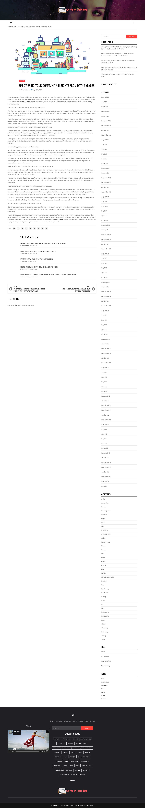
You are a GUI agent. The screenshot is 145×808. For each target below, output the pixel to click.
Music (103, 600)
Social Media (105, 616)
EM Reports (104, 685)
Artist (103, 499)
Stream (103, 624)
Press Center (105, 682)
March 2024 (104, 220)
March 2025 (104, 163)
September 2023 (106, 249)
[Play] (10, 751)
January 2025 (105, 173)
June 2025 (104, 149)
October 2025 (105, 130)
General (103, 565)
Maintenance (105, 593)
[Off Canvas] (11, 22)
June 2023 (104, 263)
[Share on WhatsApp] (26, 228)
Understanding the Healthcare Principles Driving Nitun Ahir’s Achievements (118, 62)
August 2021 (105, 368)
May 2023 (104, 268)
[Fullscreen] (47, 751)
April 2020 (104, 443)
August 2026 (105, 97)
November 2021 (106, 353)
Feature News (105, 542)
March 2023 (104, 277)
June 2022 (104, 320)
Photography (105, 612)
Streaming (104, 628)
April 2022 (104, 330)
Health (103, 573)
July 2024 (104, 201)
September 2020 (106, 420)
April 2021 (104, 386)
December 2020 (106, 405)
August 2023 (105, 254)
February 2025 (105, 168)
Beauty (103, 507)
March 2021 (104, 391)
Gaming (103, 561)
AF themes (90, 805)
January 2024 (105, 230)
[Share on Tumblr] (38, 228)
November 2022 (106, 296)
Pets (102, 608)
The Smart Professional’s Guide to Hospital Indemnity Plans (117, 75)
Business (22, 80)
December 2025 (106, 121)
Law (102, 585)
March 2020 (104, 448)
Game (103, 558)
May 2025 (104, 154)
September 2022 (106, 306)
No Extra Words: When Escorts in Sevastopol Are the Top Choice (38, 267)
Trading (103, 636)
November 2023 (106, 239)
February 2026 (105, 111)
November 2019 (106, 467)
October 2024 (105, 187)
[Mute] (44, 751)
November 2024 (106, 182)
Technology (104, 632)
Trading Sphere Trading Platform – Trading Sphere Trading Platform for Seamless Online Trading (119, 48)
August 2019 (105, 481)
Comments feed (106, 661)
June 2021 (104, 377)
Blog (102, 679)
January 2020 (105, 458)
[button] (28, 741)
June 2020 (104, 434)
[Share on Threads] (42, 228)
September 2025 (106, 135)
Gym (102, 569)
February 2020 (105, 453)
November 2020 (106, 410)
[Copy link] (46, 228)
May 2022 (104, 325)
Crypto (103, 519)
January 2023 (105, 287)
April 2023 (104, 273)
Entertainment (105, 534)
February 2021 (105, 396)
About (103, 695)
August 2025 (105, 140)
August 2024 (105, 197)
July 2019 (104, 486)
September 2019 (106, 477)
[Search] (133, 22)
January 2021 (105, 401)
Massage (103, 597)
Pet (102, 604)
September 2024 (106, 192)
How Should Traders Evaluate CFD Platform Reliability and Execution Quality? (119, 69)
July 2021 (104, 372)
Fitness (103, 550)
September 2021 (106, 363)
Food (102, 554)
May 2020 (104, 439)
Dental (103, 522)
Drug (102, 526)
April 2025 (104, 159)
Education (104, 530)
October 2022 (105, 301)
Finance (103, 546)
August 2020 (105, 424)
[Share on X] (18, 228)
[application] (28, 741)
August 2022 (105, 311)
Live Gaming (105, 589)
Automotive (105, 503)
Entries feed (105, 656)
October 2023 (105, 244)
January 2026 (105, 116)
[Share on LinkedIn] (22, 228)
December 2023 (106, 235)
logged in (19, 305)
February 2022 (105, 339)
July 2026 (104, 102)
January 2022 (105, 344)
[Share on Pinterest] (30, 228)
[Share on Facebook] (14, 228)
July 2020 (104, 429)
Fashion (103, 538)
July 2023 (104, 258)
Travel (103, 640)
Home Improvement (107, 577)
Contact (103, 699)
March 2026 (104, 106)
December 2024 (106, 178)
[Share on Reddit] (34, 228)
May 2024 (104, 211)
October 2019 (105, 472)
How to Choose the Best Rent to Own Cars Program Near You (38, 251)
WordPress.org (105, 666)
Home (103, 692)
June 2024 (104, 206)
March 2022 (104, 334)
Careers (103, 689)
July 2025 (104, 144)
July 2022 (104, 315)
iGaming (103, 581)
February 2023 (105, 282)
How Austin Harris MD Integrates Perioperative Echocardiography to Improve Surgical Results (48, 275)
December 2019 (106, 462)
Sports (103, 620)
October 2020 (105, 415)
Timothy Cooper (25, 90)
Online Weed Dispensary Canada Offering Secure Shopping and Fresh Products (42, 243)
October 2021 (105, 358)
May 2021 (104, 382)
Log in (103, 652)
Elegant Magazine (80, 805)
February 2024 (105, 225)
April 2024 (104, 216)
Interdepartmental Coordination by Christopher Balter (36, 259)
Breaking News (105, 511)
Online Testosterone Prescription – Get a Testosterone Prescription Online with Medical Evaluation (117, 55)
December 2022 (106, 292)
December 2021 (106, 349)
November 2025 (106, 125)
